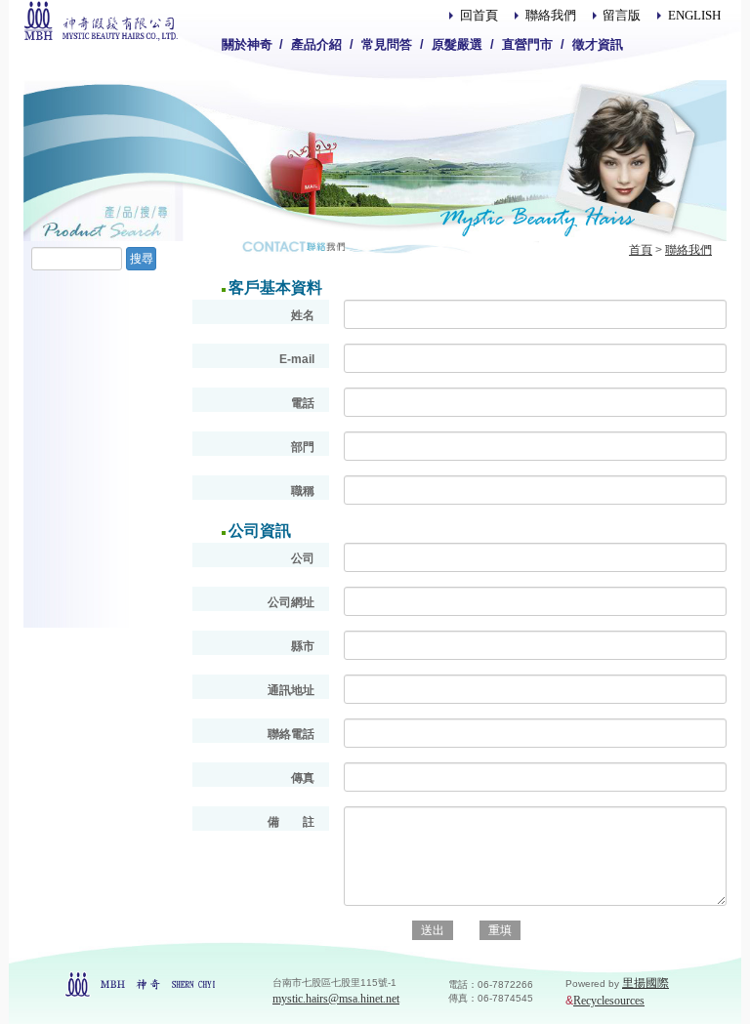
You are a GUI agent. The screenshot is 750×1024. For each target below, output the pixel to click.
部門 (302, 447)
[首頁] (100, 19)
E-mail (296, 359)
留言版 (622, 15)
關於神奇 (247, 44)
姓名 (302, 315)
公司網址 (291, 602)
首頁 (640, 250)
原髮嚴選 (457, 44)
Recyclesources (609, 1000)
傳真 (302, 778)
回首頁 (479, 15)
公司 (302, 558)
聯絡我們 (550, 15)
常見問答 (386, 44)
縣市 (302, 646)
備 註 (291, 822)
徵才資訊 (597, 44)
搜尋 (141, 259)
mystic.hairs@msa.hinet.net (335, 998)
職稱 (302, 491)
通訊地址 (291, 690)
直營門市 (527, 44)
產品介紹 (316, 44)
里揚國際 (645, 983)
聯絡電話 (291, 734)
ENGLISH (694, 15)
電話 (302, 403)
